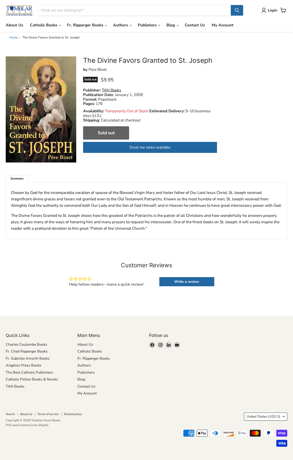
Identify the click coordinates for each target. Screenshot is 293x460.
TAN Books (15, 386)
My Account (222, 25)
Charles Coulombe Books (26, 344)
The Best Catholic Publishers (29, 372)
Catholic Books (44, 25)
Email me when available (150, 147)
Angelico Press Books (23, 365)
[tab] (17, 178)
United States (263, 416)
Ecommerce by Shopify (33, 425)
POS (9, 425)
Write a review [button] (186, 281)
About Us (14, 25)
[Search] (237, 10)
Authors (121, 25)
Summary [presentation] (17, 178)
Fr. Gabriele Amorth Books (28, 358)
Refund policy (73, 414)
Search (10, 414)
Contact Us (195, 25)
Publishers (148, 25)
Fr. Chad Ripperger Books (27, 351)
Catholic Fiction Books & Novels (32, 379)
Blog (171, 25)
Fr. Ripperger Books (85, 25)
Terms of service (48, 414)
